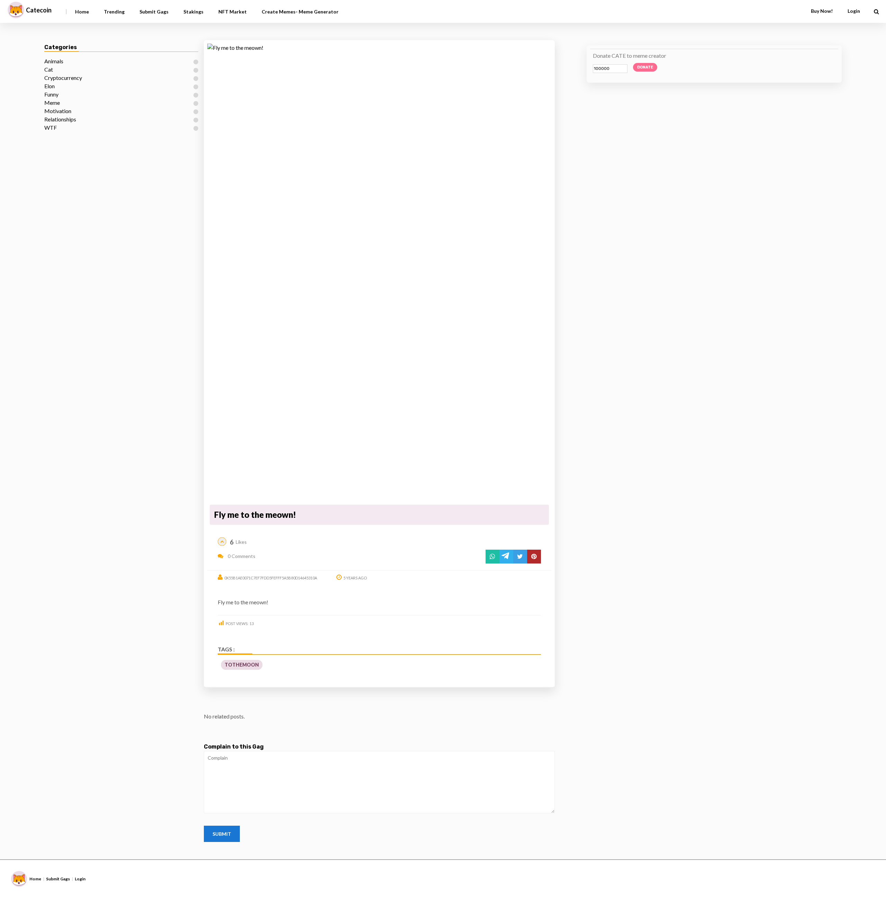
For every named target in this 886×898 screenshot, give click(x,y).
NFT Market (232, 12)
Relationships (60, 119)
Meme (52, 102)
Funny (51, 94)
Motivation (57, 111)
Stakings (193, 12)
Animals (53, 61)
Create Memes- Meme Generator (300, 12)
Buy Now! (822, 11)
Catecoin (39, 10)
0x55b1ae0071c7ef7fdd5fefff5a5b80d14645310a (270, 578)
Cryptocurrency (63, 77)
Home (82, 12)
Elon (49, 86)
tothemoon (242, 665)
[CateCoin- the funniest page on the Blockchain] (16, 10)
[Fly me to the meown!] (379, 273)
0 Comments (241, 556)
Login (80, 878)
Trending (114, 12)
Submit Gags (154, 12)
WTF (50, 127)
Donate (645, 67)
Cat (48, 69)
